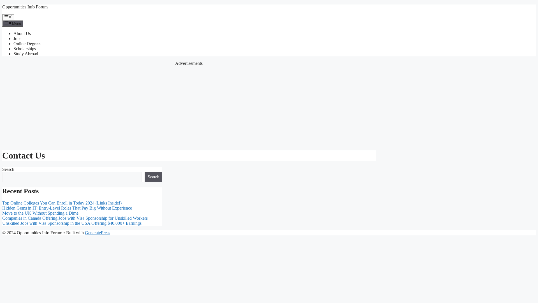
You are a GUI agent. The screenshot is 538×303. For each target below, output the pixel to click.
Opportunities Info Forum (25, 6)
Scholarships (24, 48)
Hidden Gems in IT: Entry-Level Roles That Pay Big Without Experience (67, 208)
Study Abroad (25, 53)
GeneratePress (97, 232)
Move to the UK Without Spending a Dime (40, 213)
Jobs (17, 38)
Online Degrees (27, 43)
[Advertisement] (189, 105)
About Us (22, 33)
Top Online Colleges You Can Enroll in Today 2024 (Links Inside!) (62, 203)
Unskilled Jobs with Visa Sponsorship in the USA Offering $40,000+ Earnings (72, 223)
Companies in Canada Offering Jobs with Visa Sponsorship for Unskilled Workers (75, 218)
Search (8, 169)
